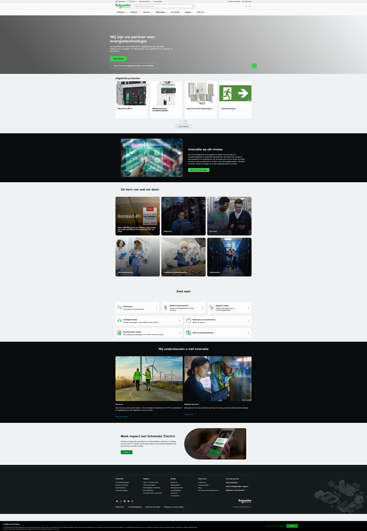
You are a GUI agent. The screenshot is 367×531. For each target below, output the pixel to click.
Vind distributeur (148, 521)
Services (213, 231)
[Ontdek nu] (126, 452)
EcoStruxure (202, 513)
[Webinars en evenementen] (218, 315)
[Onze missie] (118, 58)
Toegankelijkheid (176, 521)
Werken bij (174, 513)
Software (167, 231)
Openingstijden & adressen (151, 518)
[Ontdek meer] (190, 414)
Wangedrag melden (177, 518)
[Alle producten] (183, 126)
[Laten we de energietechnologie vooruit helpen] (133, 66)
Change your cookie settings (275, 526)
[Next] (185, 121)
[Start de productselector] (218, 327)
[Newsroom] (137, 301)
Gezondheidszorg (125, 272)
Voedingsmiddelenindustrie (175, 272)
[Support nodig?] (230, 301)
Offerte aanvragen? (149, 515)
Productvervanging (121, 521)
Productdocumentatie (122, 513)
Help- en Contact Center (150, 513)
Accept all (292, 526)
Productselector (120, 518)
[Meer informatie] (122, 416)
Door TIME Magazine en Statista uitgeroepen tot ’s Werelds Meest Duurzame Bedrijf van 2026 (137, 229)
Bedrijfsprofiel (175, 515)
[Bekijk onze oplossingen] (198, 170)
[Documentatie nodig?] (148, 327)
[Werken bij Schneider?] (183, 301)
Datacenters (214, 272)
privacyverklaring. (128, 481)
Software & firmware (121, 515)
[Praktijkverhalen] (148, 315)
